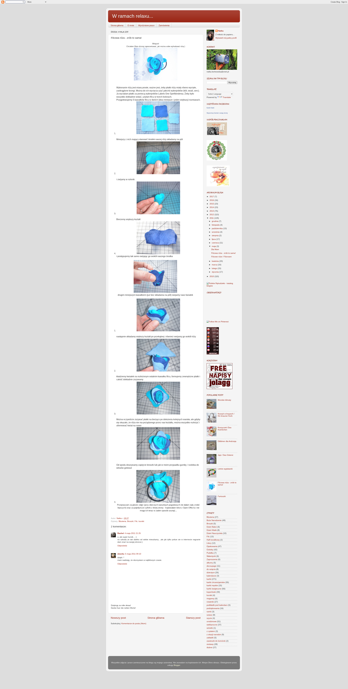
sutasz (209, 615)
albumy (210, 563)
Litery (209, 543)
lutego (215, 268)
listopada (216, 225)
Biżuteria (122, 521)
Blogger (177, 665)
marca (215, 265)
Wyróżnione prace (146, 25)
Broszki (130, 521)
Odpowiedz (122, 546)
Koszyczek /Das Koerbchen (224, 429)
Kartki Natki (210, 108)
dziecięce (211, 573)
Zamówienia (164, 25)
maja (214, 246)
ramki (209, 612)
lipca (214, 239)
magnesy (211, 599)
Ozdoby (210, 550)
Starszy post (193, 617)
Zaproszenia (212, 559)
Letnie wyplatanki (225, 469)
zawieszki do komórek (216, 641)
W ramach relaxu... (132, 16)
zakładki (210, 638)
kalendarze (211, 576)
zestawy (210, 644)
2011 (212, 218)
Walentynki (211, 556)
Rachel (120, 533)
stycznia (215, 272)
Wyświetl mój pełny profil (226, 38)
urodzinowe (212, 621)
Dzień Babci (212, 527)
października (217, 228)
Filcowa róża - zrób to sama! (223, 253)
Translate (227, 97)
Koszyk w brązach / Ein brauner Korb (226, 415)
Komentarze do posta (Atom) (133, 623)
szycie (209, 618)
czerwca (215, 243)
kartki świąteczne (214, 589)
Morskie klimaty (224, 400)
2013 (212, 211)
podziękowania (213, 608)
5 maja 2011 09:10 (133, 554)
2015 (212, 204)
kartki (209, 579)
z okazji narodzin (214, 635)
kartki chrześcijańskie (216, 582)
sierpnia (215, 236)
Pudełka (210, 553)
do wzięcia (211, 569)
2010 (212, 276)
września (216, 232)
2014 (212, 207)
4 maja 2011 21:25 (133, 533)
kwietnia (215, 261)
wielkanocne (212, 625)
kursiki (141, 521)
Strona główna (117, 25)
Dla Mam (215, 249)
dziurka (120, 554)
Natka (119, 518)
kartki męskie (212, 585)
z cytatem (211, 631)
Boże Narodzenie (214, 520)
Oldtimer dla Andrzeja (227, 441)
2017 (212, 197)
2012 (212, 215)
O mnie (131, 25)
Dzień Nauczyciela (214, 533)
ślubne (209, 647)
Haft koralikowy (213, 540)
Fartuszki (222, 496)
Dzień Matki (212, 530)
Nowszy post (118, 617)
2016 (212, 200)
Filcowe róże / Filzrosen (221, 257)
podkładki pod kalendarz (217, 605)
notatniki (210, 602)
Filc (136, 521)
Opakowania (212, 546)
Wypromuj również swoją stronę (217, 113)
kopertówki (211, 592)
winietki (210, 628)
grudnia (215, 221)
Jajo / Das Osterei (225, 455)
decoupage (211, 566)
